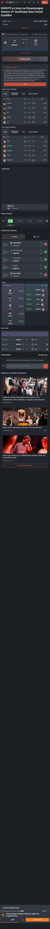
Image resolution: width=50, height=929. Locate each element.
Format (5, 24)
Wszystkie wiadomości (25, 465)
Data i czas (7, 21)
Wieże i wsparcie (33, 94)
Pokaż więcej (25, 28)
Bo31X (13, 920)
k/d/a (5, 94)
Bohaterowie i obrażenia (14, 94)
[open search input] (25, 2)
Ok (25, 84)
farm (23, 94)
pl (38, 2)
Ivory (37, 237)
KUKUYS (15, 237)
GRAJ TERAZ (37, 920)
